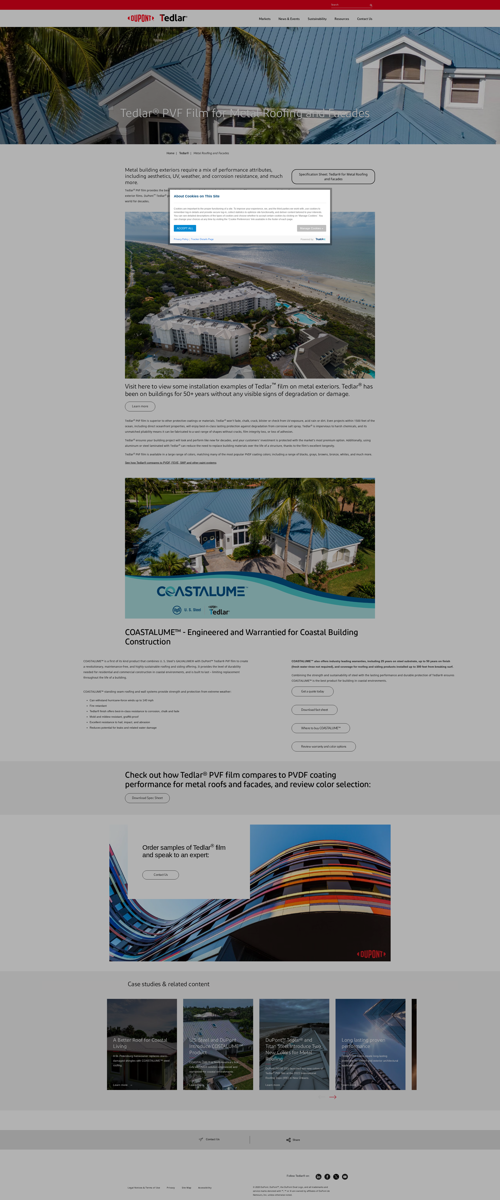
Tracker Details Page (202, 239)
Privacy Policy (181, 239)
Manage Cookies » (311, 228)
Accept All (185, 228)
